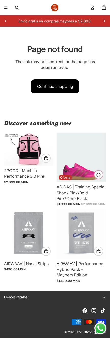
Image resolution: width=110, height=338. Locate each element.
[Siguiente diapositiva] (104, 21)
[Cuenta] (92, 7)
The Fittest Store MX (91, 332)
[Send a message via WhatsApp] (100, 328)
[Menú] (6, 8)
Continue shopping (55, 86)
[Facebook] (85, 310)
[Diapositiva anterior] (5, 21)
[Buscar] (17, 7)
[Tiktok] (103, 310)
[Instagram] (94, 310)
